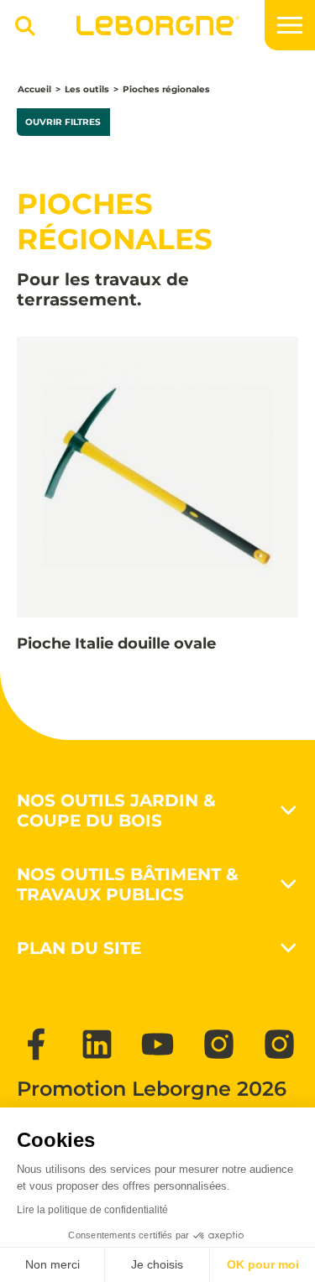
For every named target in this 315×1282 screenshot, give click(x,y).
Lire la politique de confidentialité (92, 1210)
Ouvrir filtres (63, 122)
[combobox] (19, 32)
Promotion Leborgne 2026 (151, 1088)
